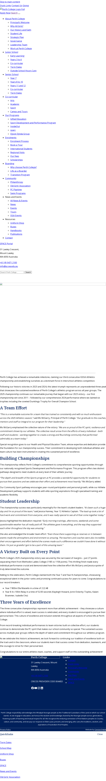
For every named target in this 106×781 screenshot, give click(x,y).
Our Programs (12, 115)
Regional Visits (17, 152)
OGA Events (16, 215)
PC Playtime (16, 189)
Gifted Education (18, 119)
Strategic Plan (17, 37)
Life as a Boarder (18, 171)
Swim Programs (18, 193)
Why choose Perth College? (23, 167)
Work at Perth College (21, 48)
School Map (5, 748)
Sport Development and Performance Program (33, 122)
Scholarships (16, 159)
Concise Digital (100, 729)
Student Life (16, 33)
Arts (12, 100)
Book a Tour (16, 145)
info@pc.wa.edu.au (9, 266)
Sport (13, 107)
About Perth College (15, 18)
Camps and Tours (19, 111)
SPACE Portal (6, 243)
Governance (16, 41)
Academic (14, 104)
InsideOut (15, 126)
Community (10, 178)
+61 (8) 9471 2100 (8, 262)
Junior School (11, 52)
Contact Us (17, 5)
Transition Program (20, 174)
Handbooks (16, 230)
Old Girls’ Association (20, 185)
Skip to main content (10, 1)
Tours (13, 211)
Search (14, 12)
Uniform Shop (17, 223)
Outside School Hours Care (23, 70)
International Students (21, 148)
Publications (16, 234)
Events (13, 208)
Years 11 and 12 (18, 85)
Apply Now (5, 12)
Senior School (11, 74)
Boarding (9, 163)
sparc (13, 130)
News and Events (8, 771)
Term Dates (16, 67)
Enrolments (10, 137)
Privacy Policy (5, 729)
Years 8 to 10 (16, 81)
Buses (13, 226)
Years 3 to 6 (16, 59)
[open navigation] (19, 13)
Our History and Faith (20, 30)
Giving (26, 5)
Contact (9, 237)
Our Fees (14, 156)
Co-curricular (16, 63)
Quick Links (5, 5)
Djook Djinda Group (20, 133)
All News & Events (19, 200)
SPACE (3, 765)
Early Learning (17, 55)
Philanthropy (16, 182)
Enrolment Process (19, 141)
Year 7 (13, 78)
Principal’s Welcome (19, 22)
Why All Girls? (16, 26)
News (13, 204)
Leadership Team (18, 44)
